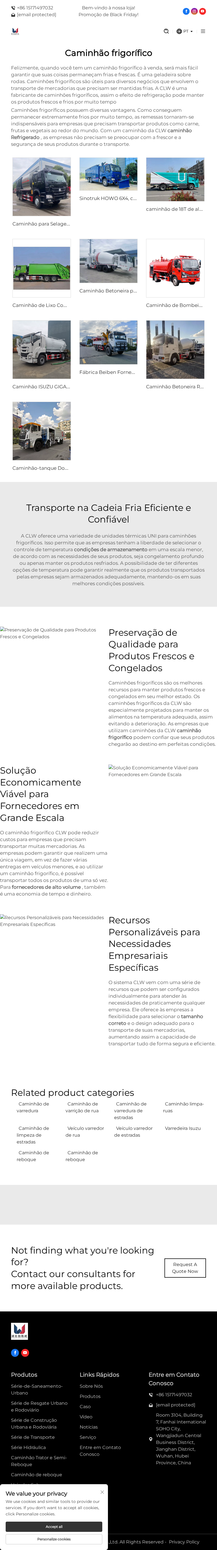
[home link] (81, 31)
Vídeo (86, 1417)
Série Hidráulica (28, 1447)
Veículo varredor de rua (85, 1132)
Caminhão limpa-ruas (183, 1107)
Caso (85, 1406)
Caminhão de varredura (33, 1107)
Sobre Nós (91, 1386)
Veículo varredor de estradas (133, 1132)
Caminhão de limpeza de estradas (33, 1135)
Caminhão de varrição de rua (82, 1107)
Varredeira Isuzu (183, 1128)
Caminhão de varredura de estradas (130, 1110)
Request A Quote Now (185, 1268)
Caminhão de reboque (33, 1156)
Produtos (90, 1396)
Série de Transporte (33, 1437)
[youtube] (202, 11)
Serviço (88, 1437)
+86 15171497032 (35, 7)
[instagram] (194, 11)
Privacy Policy (184, 1542)
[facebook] (186, 11)
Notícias (89, 1427)
